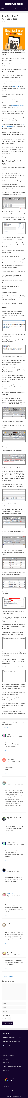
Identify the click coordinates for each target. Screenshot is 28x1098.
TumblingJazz (15, 86)
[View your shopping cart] (21, 9)
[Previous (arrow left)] (2, 549)
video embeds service (17, 105)
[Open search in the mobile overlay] (26, 9)
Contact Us (6, 1087)
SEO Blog (5, 1059)
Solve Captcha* (6, 1015)
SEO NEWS (6, 1063)
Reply (6, 750)
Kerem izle (10, 893)
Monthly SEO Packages (9, 1055)
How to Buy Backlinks (9, 1091)
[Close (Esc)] (23, 1)
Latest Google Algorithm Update (12, 1066)
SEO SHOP (6, 1070)
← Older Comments (7, 728)
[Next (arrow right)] (25, 549)
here (6, 136)
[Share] (26, 1)
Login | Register (15, 9)
